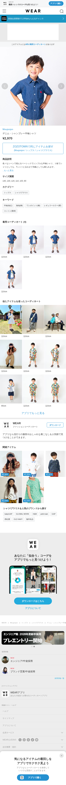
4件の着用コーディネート (35, 44)
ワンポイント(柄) (33, 205)
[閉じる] (61, 755)
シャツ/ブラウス (21, 193)
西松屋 (7, 519)
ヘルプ (5, 711)
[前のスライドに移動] (5, 86)
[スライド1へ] (32, 646)
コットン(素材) (10, 211)
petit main (44, 514)
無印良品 (29, 519)
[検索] (61, 11)
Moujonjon (8, 129)
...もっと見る (8, 170)
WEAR (4, 623)
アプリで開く (56, 3)
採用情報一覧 (59, 678)
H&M (35, 514)
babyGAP (8, 514)
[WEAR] (32, 11)
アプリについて (33, 608)
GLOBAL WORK (22, 514)
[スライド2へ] (34, 646)
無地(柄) (19, 205)
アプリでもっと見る (33, 413)
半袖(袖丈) (8, 205)
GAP (53, 514)
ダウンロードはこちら (33, 601)
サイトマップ (8, 718)
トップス (7, 193)
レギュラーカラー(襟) (52, 205)
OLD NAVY (18, 519)
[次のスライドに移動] (61, 86)
